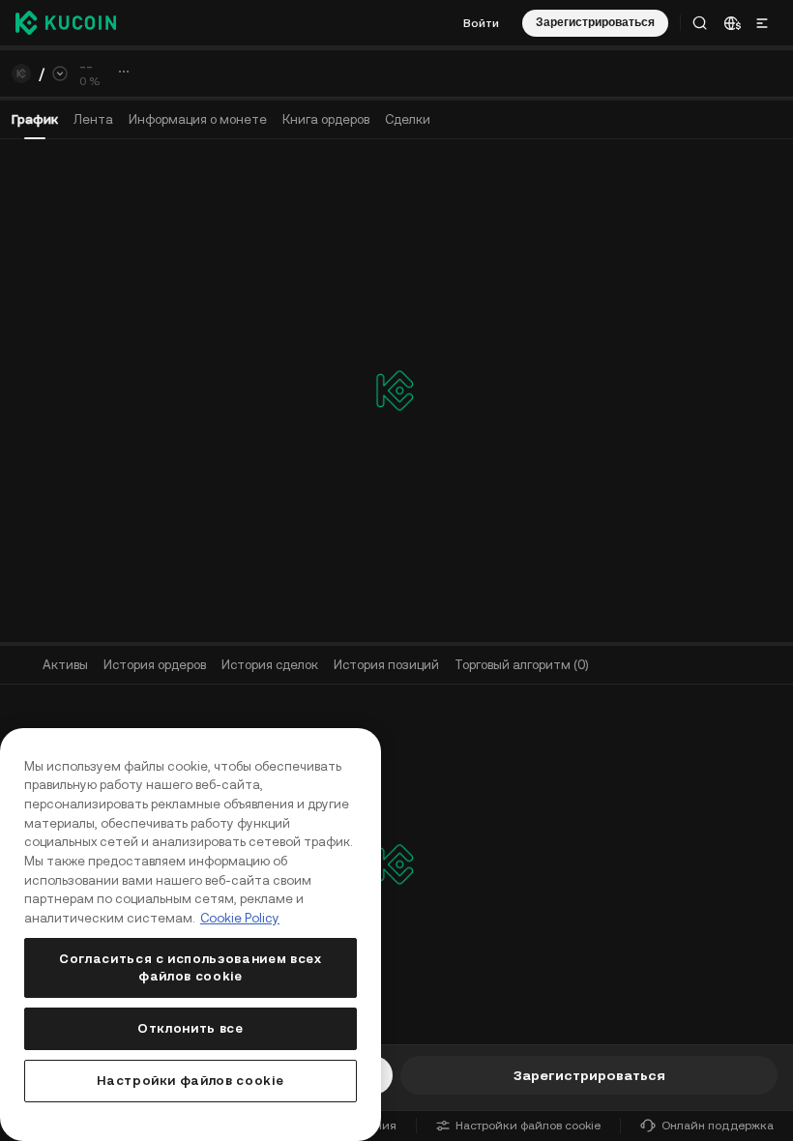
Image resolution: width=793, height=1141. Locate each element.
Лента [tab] (93, 119)
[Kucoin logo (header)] (65, 22)
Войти (481, 23)
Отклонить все (190, 1028)
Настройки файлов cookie (528, 1125)
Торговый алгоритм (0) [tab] (522, 665)
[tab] (325, 120)
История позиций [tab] (386, 665)
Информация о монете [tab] (198, 119)
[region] (190, 934)
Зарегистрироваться (589, 1075)
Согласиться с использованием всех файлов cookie (190, 967)
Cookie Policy (239, 918)
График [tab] (35, 119)
